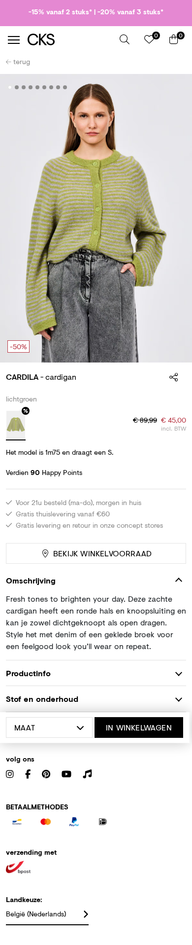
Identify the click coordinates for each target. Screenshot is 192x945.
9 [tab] (65, 87)
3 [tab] (24, 87)
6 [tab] (44, 87)
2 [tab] (17, 87)
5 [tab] (37, 87)
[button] (124, 39)
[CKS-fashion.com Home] (70, 39)
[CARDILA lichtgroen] (16, 425)
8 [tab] (58, 87)
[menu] (14, 40)
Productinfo (28, 673)
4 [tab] (30, 87)
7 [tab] (51, 87)
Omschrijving (31, 580)
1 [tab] (10, 87)
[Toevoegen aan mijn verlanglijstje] (171, 88)
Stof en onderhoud (42, 698)
